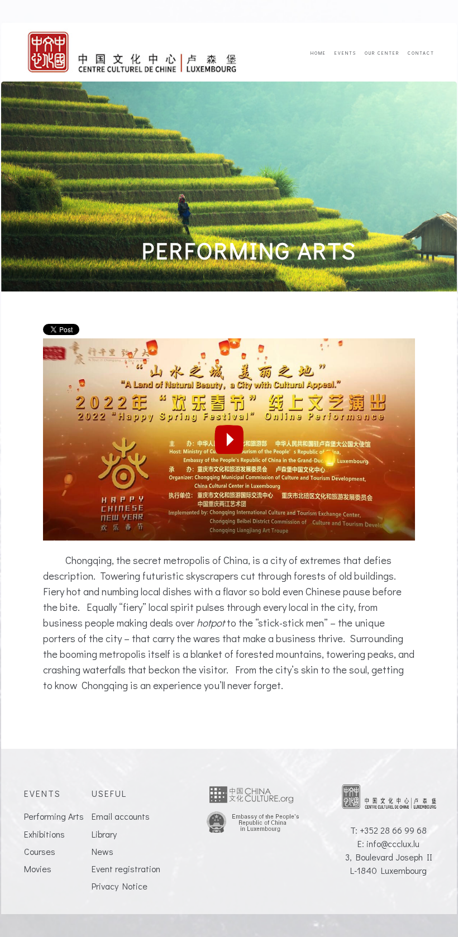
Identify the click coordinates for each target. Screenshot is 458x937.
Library (104, 834)
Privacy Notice (119, 886)
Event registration (126, 868)
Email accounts (121, 816)
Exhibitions (44, 834)
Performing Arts (54, 816)
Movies (37, 868)
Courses (39, 851)
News (102, 851)
